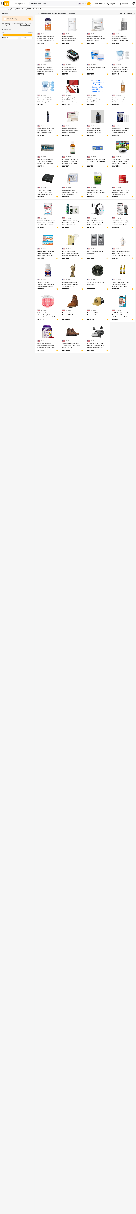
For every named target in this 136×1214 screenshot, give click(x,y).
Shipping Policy (25, 25)
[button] (100, 3)
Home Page (6, 9)
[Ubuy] (5, 3)
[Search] (89, 3)
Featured (130, 13)
